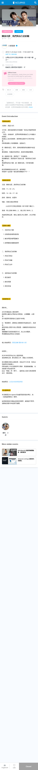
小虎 (30, 90)
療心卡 (9, 90)
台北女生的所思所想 (16, 382)
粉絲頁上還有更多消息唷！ (14, 67)
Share (33, 7)
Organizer (4, 768)
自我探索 (9, 94)
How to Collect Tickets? (16, 83)
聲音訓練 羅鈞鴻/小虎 (19, 342)
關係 (23, 90)
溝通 (16, 90)
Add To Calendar (11, 54)
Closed (28, 766)
